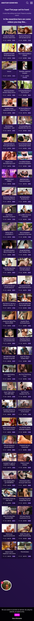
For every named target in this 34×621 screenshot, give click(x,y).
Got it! (17, 615)
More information (17, 618)
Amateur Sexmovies (9, 2)
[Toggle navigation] (31, 3)
